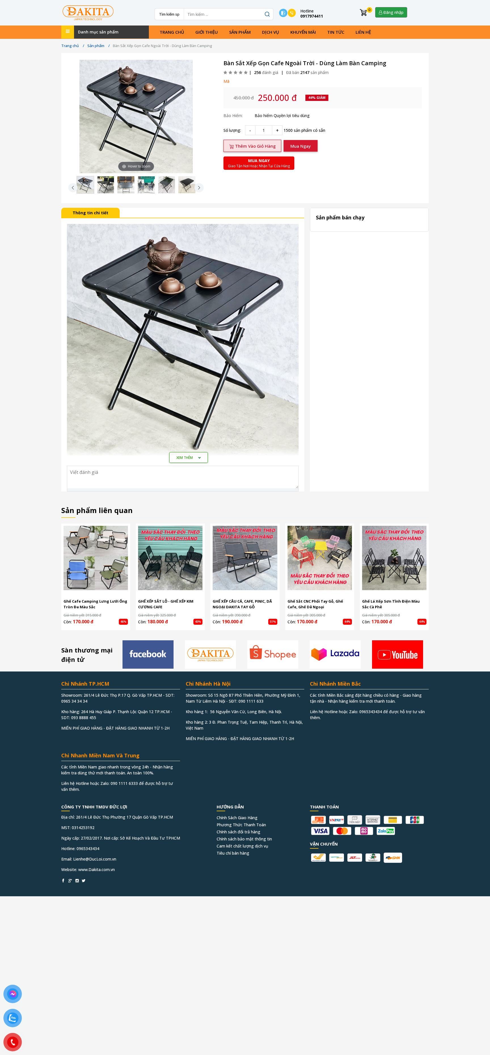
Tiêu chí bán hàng (233, 853)
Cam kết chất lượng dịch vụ (242, 846)
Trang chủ (172, 32)
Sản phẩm (240, 32)
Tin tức (335, 32)
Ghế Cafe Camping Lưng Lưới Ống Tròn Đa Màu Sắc (95, 604)
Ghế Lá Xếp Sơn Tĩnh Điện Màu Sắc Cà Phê (391, 604)
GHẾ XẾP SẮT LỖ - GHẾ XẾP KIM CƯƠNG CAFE (165, 604)
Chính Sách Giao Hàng (237, 817)
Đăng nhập (393, 12)
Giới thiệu (206, 32)
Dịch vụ (270, 32)
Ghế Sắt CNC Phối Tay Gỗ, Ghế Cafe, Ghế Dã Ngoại (315, 604)
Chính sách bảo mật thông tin (244, 839)
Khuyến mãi (303, 32)
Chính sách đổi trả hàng (238, 831)
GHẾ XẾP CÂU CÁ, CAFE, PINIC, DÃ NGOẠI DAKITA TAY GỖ (242, 604)
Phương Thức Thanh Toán (241, 824)
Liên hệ (363, 32)
